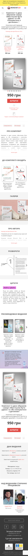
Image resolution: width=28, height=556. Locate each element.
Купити (14, 100)
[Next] (26, 210)
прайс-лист (21, 459)
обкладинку (12, 450)
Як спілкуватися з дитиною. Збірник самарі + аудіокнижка (20, 48)
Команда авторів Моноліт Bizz (14, 31)
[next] (26, 297)
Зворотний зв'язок (14, 520)
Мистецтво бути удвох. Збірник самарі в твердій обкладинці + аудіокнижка (7, 49)
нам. (16, 359)
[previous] (1, 297)
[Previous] (1, 210)
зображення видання (15, 455)
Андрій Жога (8, 506)
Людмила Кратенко (19, 507)
